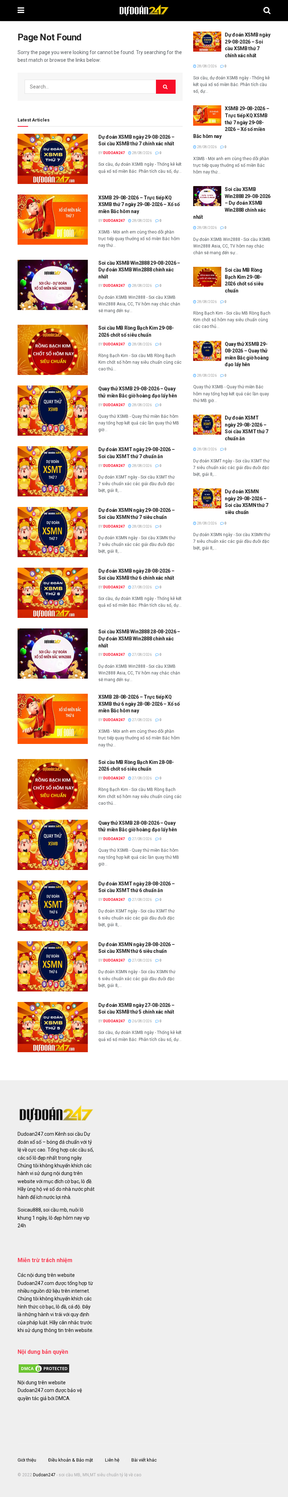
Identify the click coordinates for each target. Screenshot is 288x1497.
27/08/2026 (141, 587)
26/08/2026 (141, 1021)
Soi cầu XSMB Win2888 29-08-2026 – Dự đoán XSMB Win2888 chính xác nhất (139, 269)
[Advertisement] (231, 611)
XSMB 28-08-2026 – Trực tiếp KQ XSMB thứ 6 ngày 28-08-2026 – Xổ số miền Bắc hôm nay (138, 703)
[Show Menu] (21, 10)
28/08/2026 (141, 153)
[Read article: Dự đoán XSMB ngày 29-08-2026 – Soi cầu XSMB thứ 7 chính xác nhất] (53, 159)
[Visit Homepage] (144, 11)
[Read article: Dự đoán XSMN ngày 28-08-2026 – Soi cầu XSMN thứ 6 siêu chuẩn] (53, 966)
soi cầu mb (55, 1210)
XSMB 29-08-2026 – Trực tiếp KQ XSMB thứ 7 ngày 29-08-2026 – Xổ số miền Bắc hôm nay (138, 204)
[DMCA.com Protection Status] (44, 1368)
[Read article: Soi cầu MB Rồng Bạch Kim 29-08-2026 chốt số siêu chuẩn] (53, 350)
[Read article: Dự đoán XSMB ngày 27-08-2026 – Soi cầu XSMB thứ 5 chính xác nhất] (53, 1027)
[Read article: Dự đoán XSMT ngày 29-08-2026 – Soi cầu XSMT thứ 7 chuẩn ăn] (53, 471)
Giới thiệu (27, 1460)
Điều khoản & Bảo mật (70, 1460)
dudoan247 (114, 153)
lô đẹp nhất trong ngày (57, 1158)
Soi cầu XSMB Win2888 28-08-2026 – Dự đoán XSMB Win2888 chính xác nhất (139, 638)
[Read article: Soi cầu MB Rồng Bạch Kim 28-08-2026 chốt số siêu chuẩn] (53, 784)
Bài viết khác (144, 1460)
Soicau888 (29, 1210)
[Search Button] (266, 10)
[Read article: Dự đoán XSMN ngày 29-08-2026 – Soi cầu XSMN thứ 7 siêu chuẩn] (53, 532)
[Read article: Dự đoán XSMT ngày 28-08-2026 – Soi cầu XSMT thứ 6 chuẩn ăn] (53, 906)
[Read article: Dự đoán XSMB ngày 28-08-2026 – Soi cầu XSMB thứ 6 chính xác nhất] (53, 593)
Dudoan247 (44, 1474)
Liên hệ (112, 1460)
